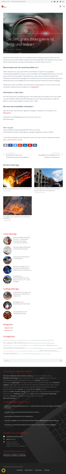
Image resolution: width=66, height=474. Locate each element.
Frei (42, 137)
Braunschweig (13, 378)
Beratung (46, 340)
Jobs (43, 348)
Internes (19, 49)
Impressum (38, 470)
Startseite (20, 470)
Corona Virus (15, 345)
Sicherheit (22, 351)
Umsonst (19, 140)
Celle (31, 394)
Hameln (20, 389)
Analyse (33, 340)
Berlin (19, 376)
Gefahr (55, 345)
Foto (36, 137)
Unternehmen (10, 353)
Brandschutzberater (34, 343)
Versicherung (34, 354)
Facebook (20, 345)
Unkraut (59, 351)
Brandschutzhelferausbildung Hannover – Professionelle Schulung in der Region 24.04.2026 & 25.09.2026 (21, 240)
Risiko (60, 348)
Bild (6, 137)
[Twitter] (57, 1)
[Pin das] (30, 145)
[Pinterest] (60, 1)
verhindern (20, 353)
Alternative (28, 340)
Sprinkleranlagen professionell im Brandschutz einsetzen (22, 248)
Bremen (24, 376)
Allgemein (7, 328)
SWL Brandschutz (12, 140)
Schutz (14, 351)
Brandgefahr (8, 343)
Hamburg (30, 376)
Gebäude (49, 345)
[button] (3, 470)
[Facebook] (51, 1)
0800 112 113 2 (10, 439)
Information (38, 348)
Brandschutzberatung (47, 343)
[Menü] (60, 6)
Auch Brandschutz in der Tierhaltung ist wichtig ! (20, 312)
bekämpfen (39, 340)
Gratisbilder (50, 137)
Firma (36, 345)
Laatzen (41, 378)
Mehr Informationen (9, 398)
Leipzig (23, 391)
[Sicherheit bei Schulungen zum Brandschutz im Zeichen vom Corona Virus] (7, 296)
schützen (18, 351)
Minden (38, 389)
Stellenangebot (36, 351)
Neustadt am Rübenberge (49, 394)
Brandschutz (26, 137)
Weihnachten (47, 354)
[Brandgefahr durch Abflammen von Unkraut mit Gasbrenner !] (17, 205)
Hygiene (27, 348)
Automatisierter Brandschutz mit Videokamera (21, 257)
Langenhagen (15, 382)
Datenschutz (29, 470)
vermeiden (26, 354)
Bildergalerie (35, 87)
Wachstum (42, 353)
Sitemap (46, 470)
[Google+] (63, 1)
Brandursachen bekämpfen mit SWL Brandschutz (17, 189)
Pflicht (52, 348)
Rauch (5, 140)
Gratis (45, 137)
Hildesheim (19, 348)
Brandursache (7, 345)
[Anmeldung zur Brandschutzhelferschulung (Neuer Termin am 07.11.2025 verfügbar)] (7, 279)
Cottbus (12, 391)
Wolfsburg (17, 394)
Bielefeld (5, 378)
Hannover (8, 347)
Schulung (10, 351)
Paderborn (13, 396)
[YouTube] (54, 1)
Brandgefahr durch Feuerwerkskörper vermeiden (21, 303)
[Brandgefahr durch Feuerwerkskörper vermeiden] (7, 305)
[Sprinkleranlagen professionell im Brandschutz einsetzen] (7, 250)
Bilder (9, 137)
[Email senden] (5, 145)
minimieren (47, 348)
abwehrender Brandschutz (10, 340)
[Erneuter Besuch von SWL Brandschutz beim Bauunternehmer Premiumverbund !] (48, 177)
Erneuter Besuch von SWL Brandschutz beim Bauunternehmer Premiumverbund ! (47, 189)
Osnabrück (56, 382)
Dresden (17, 391)
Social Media (29, 351)
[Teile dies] (10, 145)
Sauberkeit (5, 351)
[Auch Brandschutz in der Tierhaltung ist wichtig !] (7, 315)
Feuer (32, 137)
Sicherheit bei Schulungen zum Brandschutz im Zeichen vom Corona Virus (22, 294)
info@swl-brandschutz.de (19, 1)
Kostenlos (57, 137)
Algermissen (22, 340)
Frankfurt (14, 455)
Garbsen (42, 345)
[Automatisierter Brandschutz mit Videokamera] (7, 260)
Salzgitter (6, 385)
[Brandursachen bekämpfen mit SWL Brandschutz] (17, 177)
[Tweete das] (15, 145)
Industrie (31, 348)
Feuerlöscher (31, 345)
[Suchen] (64, 6)
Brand (21, 137)
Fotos (38, 137)
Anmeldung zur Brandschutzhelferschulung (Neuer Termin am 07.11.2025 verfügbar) (21, 278)
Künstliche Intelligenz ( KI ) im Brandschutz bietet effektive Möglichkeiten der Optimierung (22, 268)
